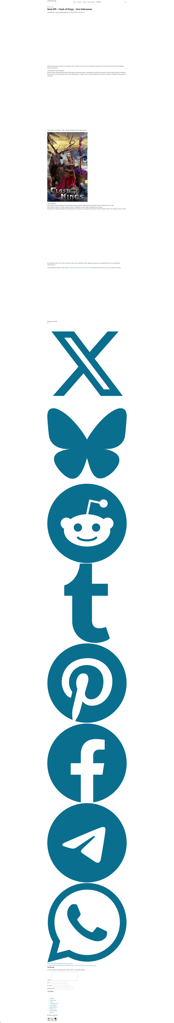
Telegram (108, 267)
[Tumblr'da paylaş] (87, 642)
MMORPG (98, 2)
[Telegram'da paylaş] (87, 882)
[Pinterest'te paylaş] (87, 722)
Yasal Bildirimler (54, 1003)
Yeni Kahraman (69, 963)
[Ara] (125, 2)
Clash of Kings (51, 963)
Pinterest (88, 267)
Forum (74, 2)
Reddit (76, 267)
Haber (60, 963)
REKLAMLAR (53, 1007)
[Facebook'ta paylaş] (87, 802)
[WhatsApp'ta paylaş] (87, 962)
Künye (51, 1002)
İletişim (52, 1012)
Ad (48, 982)
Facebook (81, 267)
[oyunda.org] (52, 2)
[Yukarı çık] (0, 1022)
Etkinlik (57, 963)
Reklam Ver (53, 1009)
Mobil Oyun (50, 7)
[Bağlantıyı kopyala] (47, 323)
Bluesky (72, 267)
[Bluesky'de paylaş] (87, 482)
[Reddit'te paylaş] (87, 562)
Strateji (84, 2)
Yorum (49, 980)
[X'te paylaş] (87, 403)
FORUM (52, 998)
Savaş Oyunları (91, 2)
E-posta (49, 985)
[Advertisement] (87, 39)
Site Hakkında (53, 1010)
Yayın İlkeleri (53, 1005)
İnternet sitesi (50, 988)
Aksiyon (79, 2)
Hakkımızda (53, 1000)
